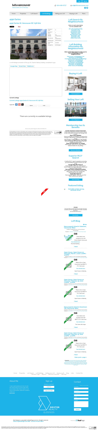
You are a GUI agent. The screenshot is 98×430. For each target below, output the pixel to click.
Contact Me (79, 373)
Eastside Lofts (75, 37)
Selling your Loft (60, 13)
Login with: (12, 104)
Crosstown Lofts (75, 31)
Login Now (49, 386)
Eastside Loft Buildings (75, 64)
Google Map (13, 66)
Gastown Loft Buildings (75, 57)
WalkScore (30, 66)
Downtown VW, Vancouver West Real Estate (77, 257)
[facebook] (85, 8)
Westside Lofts (75, 35)
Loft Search (34, 13)
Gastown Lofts (75, 30)
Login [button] (44, 105)
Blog (67, 373)
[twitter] (87, 8)
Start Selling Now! (75, 119)
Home (13, 13)
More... (84, 13)
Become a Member (53, 374)
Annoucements (73, 360)
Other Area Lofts (76, 38)
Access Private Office (37, 421)
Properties (23, 13)
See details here (75, 241)
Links (72, 373)
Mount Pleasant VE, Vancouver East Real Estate (76, 364)
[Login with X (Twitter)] (22, 105)
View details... (75, 215)
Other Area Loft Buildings (75, 65)
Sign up (85, 1)
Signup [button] (31, 105)
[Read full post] (68, 238)
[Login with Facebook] (16, 105)
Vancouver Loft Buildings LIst (75, 56)
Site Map (63, 374)
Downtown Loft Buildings (75, 60)
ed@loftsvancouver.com (80, 5)
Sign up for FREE (49, 390)
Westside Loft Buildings (76, 63)
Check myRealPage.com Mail (21, 421)
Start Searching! (75, 179)
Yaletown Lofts (75, 33)
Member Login (35, 374)
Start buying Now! (75, 93)
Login (79, 1)
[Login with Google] (19, 105)
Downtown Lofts (75, 32)
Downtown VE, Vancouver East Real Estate (78, 361)
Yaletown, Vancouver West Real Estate (78, 231)
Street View (22, 66)
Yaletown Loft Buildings (76, 61)
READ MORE (12, 393)
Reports (44, 374)
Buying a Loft (73, 13)
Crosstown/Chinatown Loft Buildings (75, 58)
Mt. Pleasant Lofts (75, 34)
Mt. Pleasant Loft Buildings (75, 62)
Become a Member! (75, 150)
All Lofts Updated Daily (75, 29)
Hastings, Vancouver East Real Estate (74, 363)
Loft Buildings (46, 13)
